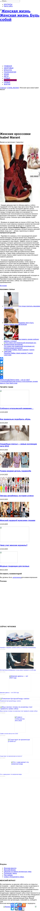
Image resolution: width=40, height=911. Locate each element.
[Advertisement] (20, 43)
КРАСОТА (8, 70)
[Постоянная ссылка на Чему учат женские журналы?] (14, 541)
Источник (3, 285)
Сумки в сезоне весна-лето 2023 (9, 733)
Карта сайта (8, 6)
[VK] (20, 374)
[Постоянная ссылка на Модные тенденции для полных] (8, 562)
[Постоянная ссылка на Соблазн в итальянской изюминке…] (14, 405)
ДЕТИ (6, 76)
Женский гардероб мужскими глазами (17, 520)
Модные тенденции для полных (14, 566)
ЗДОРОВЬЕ (8, 68)
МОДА (6, 74)
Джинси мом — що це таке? (15, 380)
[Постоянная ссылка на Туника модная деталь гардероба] (14, 467)
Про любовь (8, 875)
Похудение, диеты (10, 873)
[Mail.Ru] (20, 365)
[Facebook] (20, 358)
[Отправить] (20, 377)
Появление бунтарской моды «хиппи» (10, 701)
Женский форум (10, 870)
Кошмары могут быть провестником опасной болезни (19, 323)
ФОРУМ (7, 84)
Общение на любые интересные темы (17, 871)
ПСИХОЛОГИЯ (10, 72)
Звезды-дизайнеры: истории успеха (17, 496)
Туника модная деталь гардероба (15, 471)
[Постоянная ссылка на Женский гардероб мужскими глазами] (14, 517)
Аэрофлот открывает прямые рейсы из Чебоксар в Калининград (18, 647)
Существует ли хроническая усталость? (11, 756)
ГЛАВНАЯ (8, 66)
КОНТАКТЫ (8, 4)
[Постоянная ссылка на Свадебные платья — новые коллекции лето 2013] (14, 440)
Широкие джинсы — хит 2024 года (9, 692)
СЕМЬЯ (7, 82)
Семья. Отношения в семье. (14, 877)
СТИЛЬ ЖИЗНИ (10, 80)
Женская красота (10, 868)
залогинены (17, 577)
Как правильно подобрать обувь (15, 419)
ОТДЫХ (7, 78)
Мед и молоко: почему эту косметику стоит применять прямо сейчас (19, 711)
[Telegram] (20, 371)
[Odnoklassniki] (20, 368)
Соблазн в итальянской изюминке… (16, 408)
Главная (3, 88)
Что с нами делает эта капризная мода (11, 774)
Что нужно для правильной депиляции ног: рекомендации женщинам (19, 347)
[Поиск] (1, 1)
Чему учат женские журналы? (13, 545)
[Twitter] (20, 361)
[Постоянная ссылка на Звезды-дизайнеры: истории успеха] (14, 492)
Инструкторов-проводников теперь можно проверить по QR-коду (18, 670)
